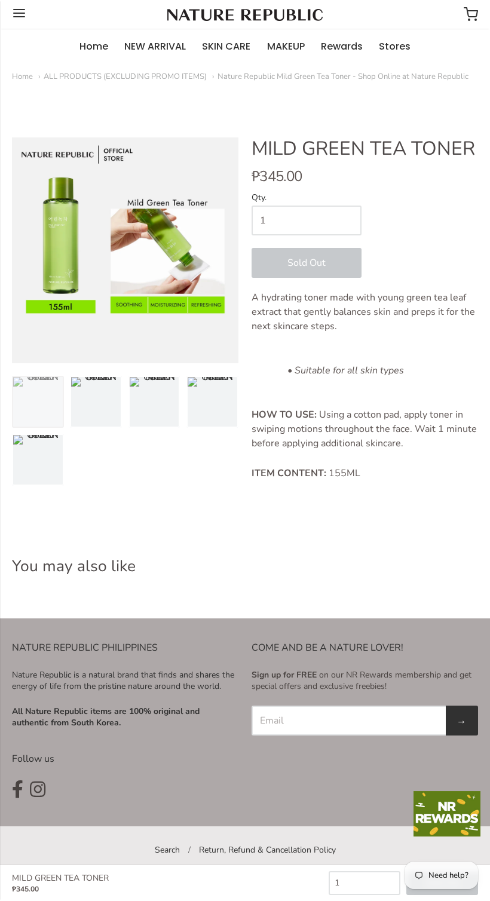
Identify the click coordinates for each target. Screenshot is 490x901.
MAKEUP (286, 46)
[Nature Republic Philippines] (245, 15)
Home (93, 46)
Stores (395, 46)
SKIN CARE (226, 46)
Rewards (342, 46)
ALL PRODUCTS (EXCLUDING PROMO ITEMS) (125, 76)
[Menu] (19, 14)
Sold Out (306, 262)
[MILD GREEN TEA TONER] (38, 402)
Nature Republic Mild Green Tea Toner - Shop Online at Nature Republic (343, 76)
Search (167, 850)
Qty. (259, 198)
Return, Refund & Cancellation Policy (267, 850)
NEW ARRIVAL (155, 46)
